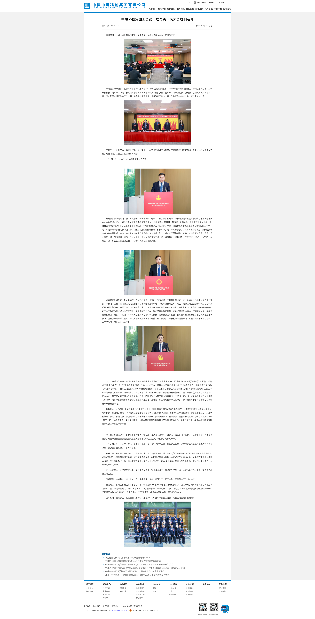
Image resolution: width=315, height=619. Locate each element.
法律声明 (96, 606)
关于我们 (153, 9)
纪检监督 (227, 9)
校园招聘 (189, 594)
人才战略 (189, 588)
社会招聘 (189, 591)
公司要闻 (106, 588)
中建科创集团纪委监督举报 (132, 606)
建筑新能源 (140, 591)
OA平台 (212, 2)
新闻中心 (162, 9)
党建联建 (122, 591)
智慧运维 (139, 598)
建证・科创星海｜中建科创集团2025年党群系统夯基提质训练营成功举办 (137, 575)
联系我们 (115, 606)
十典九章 (172, 591)
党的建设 (171, 9)
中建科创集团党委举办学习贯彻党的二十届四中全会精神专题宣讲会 (134, 571)
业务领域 (181, 9)
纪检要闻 (222, 588)
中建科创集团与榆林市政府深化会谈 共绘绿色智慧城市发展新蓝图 (134, 561)
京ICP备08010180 (119, 610)
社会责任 (172, 594)
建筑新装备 (140, 594)
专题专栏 (218, 9)
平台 (154, 591)
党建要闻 (122, 588)
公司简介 (89, 588)
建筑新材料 (140, 588)
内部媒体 (106, 598)
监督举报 (222, 591)
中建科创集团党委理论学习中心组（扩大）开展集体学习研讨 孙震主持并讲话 (139, 564)
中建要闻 (106, 591)
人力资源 (209, 9)
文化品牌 (199, 9)
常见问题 (106, 606)
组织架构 (89, 591)
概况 (154, 588)
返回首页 (222, 2)
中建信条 (172, 588)
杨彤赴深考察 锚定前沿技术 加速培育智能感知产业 (127, 557)
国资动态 (106, 594)
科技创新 (190, 9)
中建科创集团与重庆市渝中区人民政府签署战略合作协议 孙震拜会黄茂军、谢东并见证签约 (145, 568)
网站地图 (87, 606)
